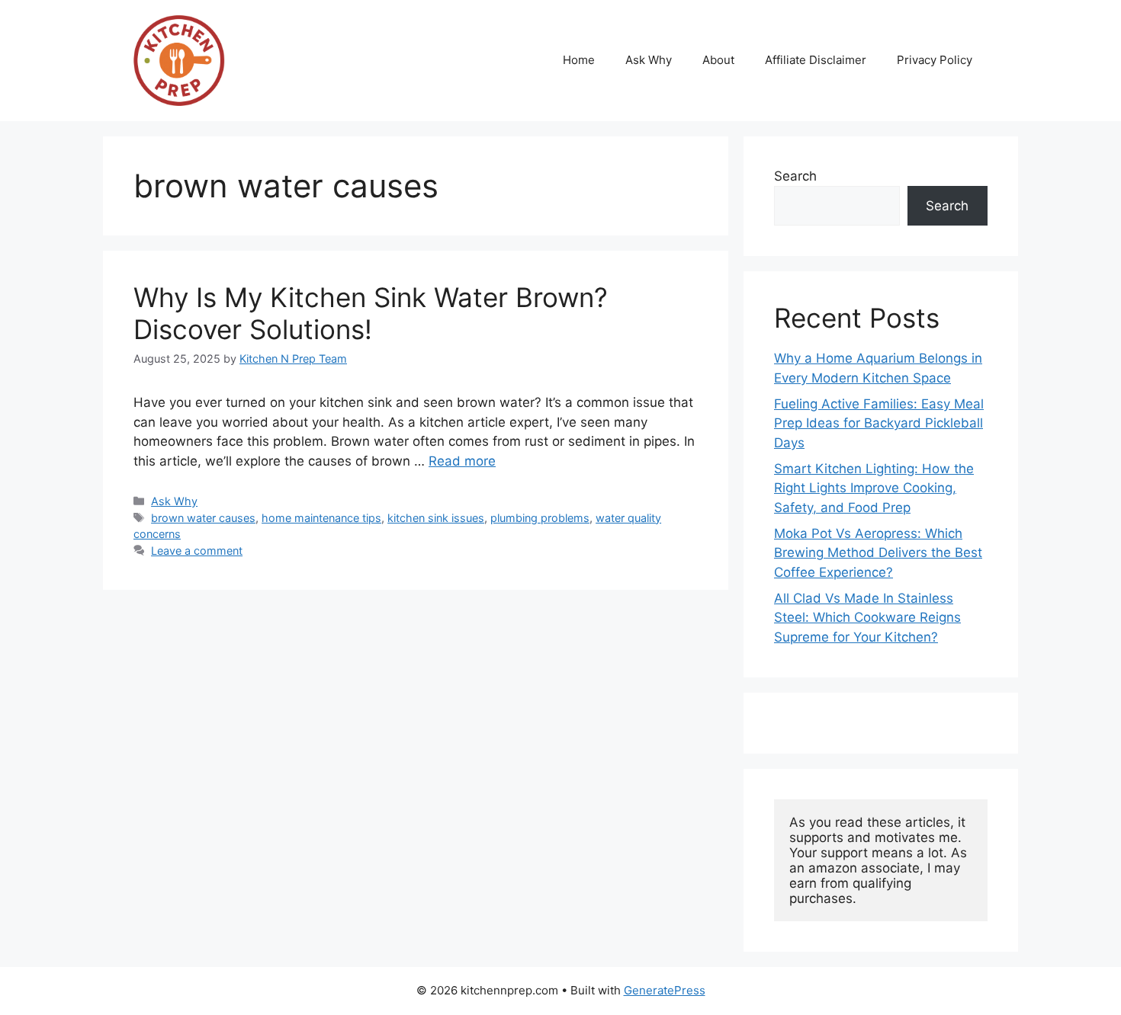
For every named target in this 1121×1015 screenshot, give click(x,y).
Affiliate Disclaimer (815, 60)
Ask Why (648, 60)
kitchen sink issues (435, 517)
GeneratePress (664, 990)
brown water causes (203, 517)
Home (579, 60)
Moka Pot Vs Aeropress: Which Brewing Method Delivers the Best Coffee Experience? (878, 553)
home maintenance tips (321, 517)
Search (795, 176)
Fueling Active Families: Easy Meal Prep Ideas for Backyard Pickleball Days (879, 423)
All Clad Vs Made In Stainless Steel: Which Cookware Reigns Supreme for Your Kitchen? (867, 618)
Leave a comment (197, 550)
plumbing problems (539, 517)
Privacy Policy (934, 60)
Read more (462, 461)
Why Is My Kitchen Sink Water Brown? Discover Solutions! (370, 313)
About (718, 60)
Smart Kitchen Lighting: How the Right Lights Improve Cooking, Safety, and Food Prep (874, 488)
